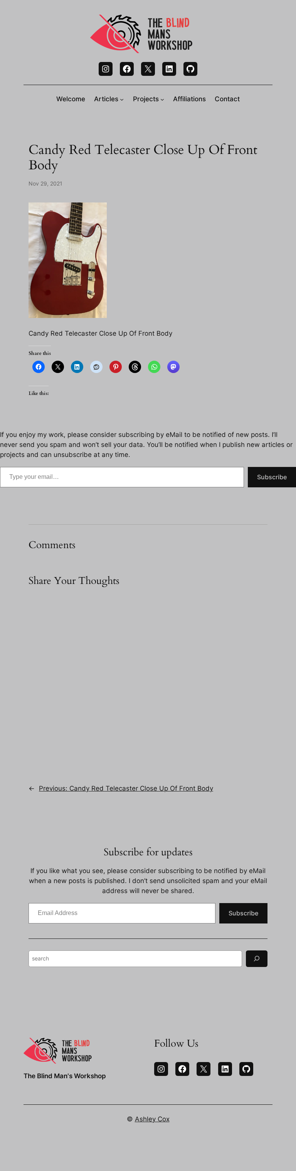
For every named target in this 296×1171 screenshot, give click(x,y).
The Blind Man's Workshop (65, 1076)
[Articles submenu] (122, 99)
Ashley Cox (152, 1119)
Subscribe (272, 477)
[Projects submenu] (162, 99)
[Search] (256, 958)
